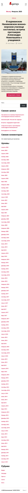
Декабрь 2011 (5, 452)
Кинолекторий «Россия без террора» (11, 119)
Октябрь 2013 (5, 424)
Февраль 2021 (5, 216)
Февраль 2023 (5, 169)
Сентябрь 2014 (5, 390)
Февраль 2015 (5, 375)
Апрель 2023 (4, 166)
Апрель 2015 (4, 368)
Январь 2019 (4, 262)
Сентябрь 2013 (5, 427)
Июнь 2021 (4, 203)
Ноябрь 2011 (4, 456)
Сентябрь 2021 (5, 194)
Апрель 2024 (4, 153)
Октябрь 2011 (5, 459)
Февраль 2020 (5, 228)
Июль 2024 (4, 150)
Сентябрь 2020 (5, 222)
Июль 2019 (4, 244)
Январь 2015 (4, 378)
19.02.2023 (20, 43)
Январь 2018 (4, 287)
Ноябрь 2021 (4, 188)
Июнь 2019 (4, 247)
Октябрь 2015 (5, 350)
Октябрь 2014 (5, 387)
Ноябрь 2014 (4, 384)
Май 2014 (3, 403)
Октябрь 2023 (5, 160)
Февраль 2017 (5, 318)
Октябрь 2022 (5, 172)
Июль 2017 (4, 306)
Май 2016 (3, 343)
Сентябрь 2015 (5, 353)
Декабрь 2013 (5, 418)
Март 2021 (4, 213)
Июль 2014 (4, 396)
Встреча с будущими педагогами (10, 122)
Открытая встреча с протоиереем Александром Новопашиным (10, 126)
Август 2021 (4, 197)
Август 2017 (4, 303)
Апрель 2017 (4, 312)
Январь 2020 (4, 231)
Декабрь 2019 (5, 234)
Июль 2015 (4, 359)
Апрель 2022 (4, 178)
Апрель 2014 (4, 406)
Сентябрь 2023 (5, 163)
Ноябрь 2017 (4, 294)
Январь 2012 (4, 449)
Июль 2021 (4, 200)
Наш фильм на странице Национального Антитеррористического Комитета (12, 115)
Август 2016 (4, 334)
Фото (2, 483)
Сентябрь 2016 (5, 331)
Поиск (2, 102)
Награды (3, 473)
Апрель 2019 (4, 253)
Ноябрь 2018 (4, 269)
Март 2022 (4, 181)
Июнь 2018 (4, 281)
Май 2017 (3, 309)
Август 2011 (4, 462)
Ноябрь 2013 (4, 421)
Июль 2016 (4, 337)
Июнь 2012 (4, 443)
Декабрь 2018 (5, 265)
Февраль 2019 (5, 259)
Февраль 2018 (5, 284)
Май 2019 (3, 250)
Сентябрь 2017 (5, 300)
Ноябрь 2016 (4, 325)
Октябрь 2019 (5, 237)
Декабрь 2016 (5, 322)
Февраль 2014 (5, 412)
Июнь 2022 (4, 175)
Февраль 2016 (5, 346)
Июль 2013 (4, 434)
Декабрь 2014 (5, 381)
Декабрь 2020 (5, 219)
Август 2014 (4, 393)
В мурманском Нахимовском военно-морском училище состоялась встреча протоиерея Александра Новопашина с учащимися (14, 31)
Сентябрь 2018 (5, 275)
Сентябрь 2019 (5, 241)
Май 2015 (3, 365)
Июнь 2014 (4, 399)
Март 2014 (4, 409)
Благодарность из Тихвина (8, 130)
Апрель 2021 (4, 209)
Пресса (14, 18)
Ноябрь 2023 (4, 156)
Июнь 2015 (4, 362)
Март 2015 (4, 371)
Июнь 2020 (4, 225)
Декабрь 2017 (5, 290)
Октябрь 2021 (5, 191)
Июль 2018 (4, 278)
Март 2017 (4, 315)
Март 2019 (4, 256)
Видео (3, 470)
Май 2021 (3, 206)
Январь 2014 (4, 415)
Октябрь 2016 (5, 328)
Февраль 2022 (5, 184)
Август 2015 (4, 356)
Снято (3, 479)
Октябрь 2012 (5, 440)
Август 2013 (4, 431)
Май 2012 (3, 446)
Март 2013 (4, 437)
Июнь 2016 (4, 340)
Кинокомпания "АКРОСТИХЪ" (12, 490)
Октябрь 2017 (5, 297)
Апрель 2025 (4, 147)
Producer (12, 43)
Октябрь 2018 (5, 272)
